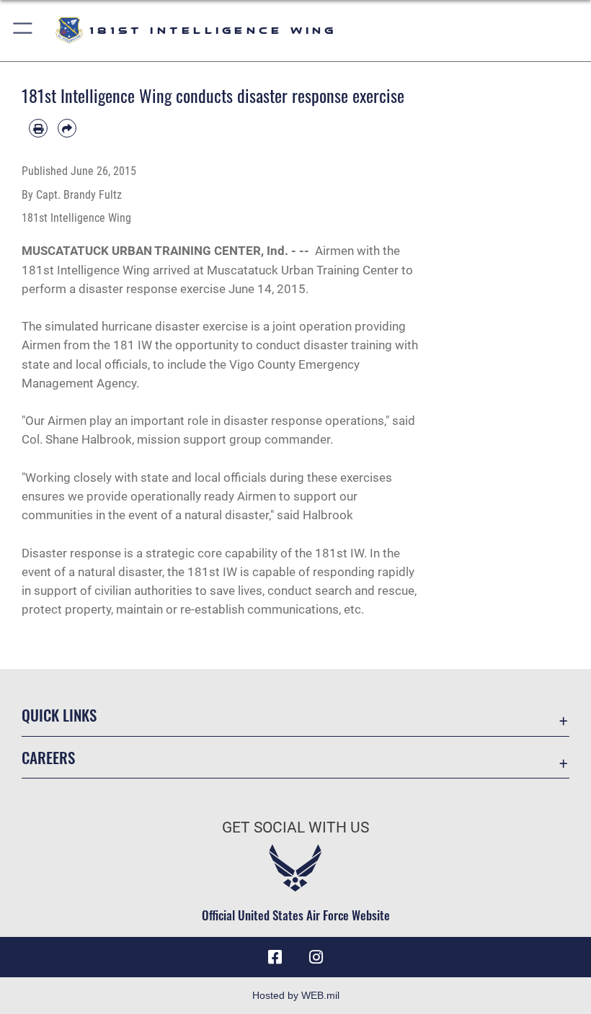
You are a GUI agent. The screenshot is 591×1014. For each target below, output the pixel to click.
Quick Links (59, 715)
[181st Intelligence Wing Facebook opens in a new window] (275, 957)
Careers (48, 757)
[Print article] (38, 128)
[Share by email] (67, 128)
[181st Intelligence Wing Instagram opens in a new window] (315, 957)
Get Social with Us (295, 827)
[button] (23, 30)
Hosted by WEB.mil (295, 995)
